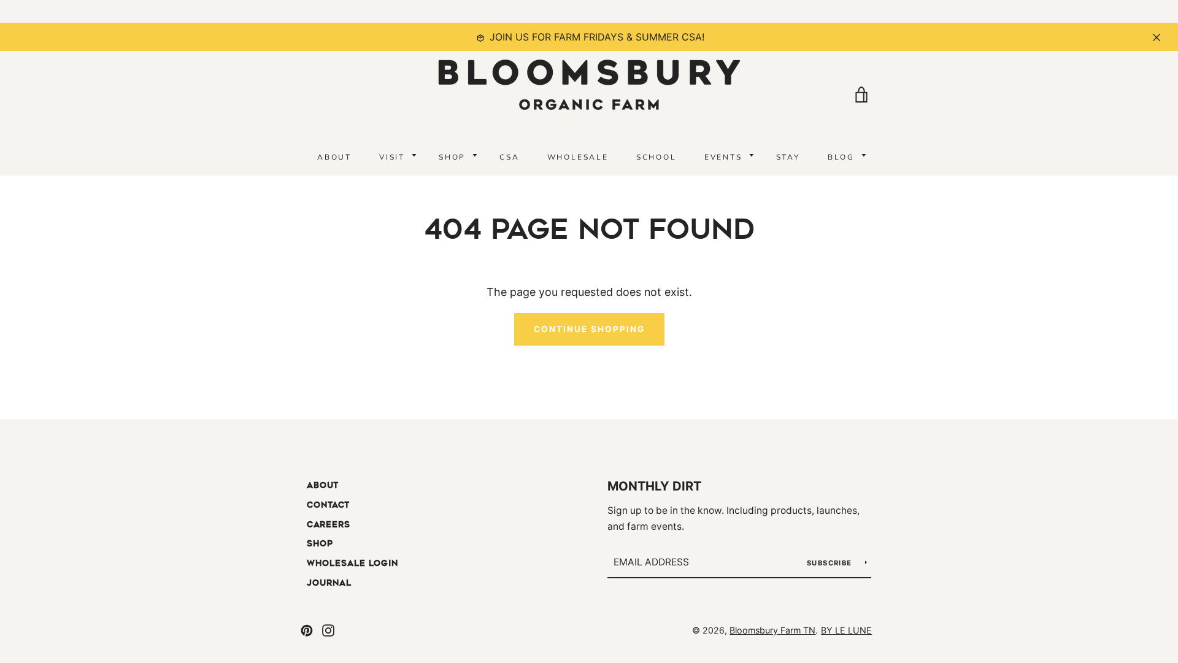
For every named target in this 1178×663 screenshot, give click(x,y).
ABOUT (334, 156)
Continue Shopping (589, 329)
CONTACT (328, 505)
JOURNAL (329, 582)
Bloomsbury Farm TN (772, 630)
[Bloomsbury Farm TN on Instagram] (328, 629)
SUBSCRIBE (831, 563)
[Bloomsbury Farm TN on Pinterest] (307, 629)
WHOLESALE (578, 156)
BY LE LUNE (846, 630)
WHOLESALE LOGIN (352, 563)
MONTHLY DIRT (654, 486)
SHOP (320, 543)
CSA (509, 156)
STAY (788, 156)
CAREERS (328, 524)
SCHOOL (656, 156)
